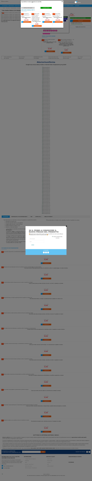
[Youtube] (48, 252)
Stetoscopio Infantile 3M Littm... (58, 18)
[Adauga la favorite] (29, 14)
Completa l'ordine (46, 7)
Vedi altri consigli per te (28, 10)
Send (32, 245)
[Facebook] (44, 252)
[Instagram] (46, 252)
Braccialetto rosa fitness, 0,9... (37, 22)
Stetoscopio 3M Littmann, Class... (26, 18)
